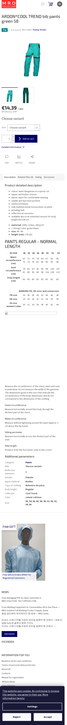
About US (6, 669)
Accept (48, 717)
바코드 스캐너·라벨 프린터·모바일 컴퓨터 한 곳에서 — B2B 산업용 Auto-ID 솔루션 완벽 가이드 (32, 622)
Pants (29, 462)
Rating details (39, 29)
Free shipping (8, 686)
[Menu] (59, 4)
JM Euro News (8, 681)
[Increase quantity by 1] (13, 137)
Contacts (6, 673)
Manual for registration (13, 677)
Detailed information (11, 147)
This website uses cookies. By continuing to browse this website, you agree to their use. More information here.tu (30, 694)
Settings (32, 706)
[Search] (42, 4)
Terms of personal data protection (18, 665)
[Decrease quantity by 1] (13, 140)
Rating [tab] (38, 177)
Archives (9, 634)
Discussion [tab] (49, 177)
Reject (16, 717)
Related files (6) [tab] (25, 177)
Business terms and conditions (17, 661)
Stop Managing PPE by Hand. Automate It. (21, 598)
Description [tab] (10, 177)
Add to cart (28, 138)
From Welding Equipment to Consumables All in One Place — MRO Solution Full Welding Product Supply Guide (31, 609)
